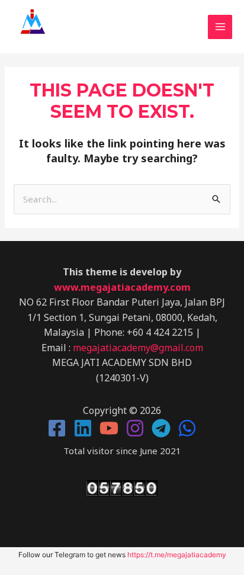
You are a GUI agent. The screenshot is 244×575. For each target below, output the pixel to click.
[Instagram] (135, 428)
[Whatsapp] (187, 428)
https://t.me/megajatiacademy (176, 554)
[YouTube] (108, 428)
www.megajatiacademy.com (122, 287)
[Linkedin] (82, 428)
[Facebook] (56, 428)
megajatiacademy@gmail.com (138, 347)
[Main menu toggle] (220, 27)
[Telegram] (161, 428)
